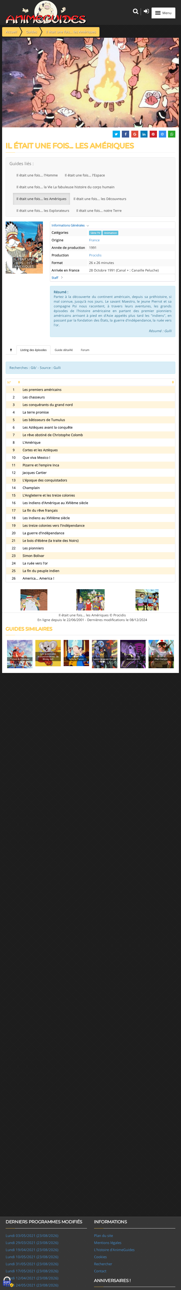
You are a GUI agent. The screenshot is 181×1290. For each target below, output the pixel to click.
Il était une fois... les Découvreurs (100, 198)
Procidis (95, 255)
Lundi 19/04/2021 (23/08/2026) (32, 1249)
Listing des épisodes (33, 350)
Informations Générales (68, 225)
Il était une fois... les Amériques (41, 198)
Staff (55, 278)
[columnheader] (13, 382)
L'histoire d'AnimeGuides (114, 1249)
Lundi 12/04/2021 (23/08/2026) (32, 1278)
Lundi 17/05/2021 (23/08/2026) (32, 1271)
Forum (85, 350)
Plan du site (103, 1235)
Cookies (100, 1256)
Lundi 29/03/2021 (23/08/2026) (32, 1242)
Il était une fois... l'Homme (37, 175)
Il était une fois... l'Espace (85, 175)
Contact (100, 1271)
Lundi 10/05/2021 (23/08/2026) (32, 1256)
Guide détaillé (64, 350)
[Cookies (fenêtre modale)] (8, 1282)
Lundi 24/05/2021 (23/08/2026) (32, 1285)
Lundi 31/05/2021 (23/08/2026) (32, 1263)
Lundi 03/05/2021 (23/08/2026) (32, 1235)
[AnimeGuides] (46, 12)
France (94, 240)
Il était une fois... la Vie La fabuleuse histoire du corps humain (65, 187)
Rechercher (103, 1263)
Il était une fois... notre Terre (99, 210)
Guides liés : (21, 163)
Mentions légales (107, 1242)
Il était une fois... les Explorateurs (42, 210)
